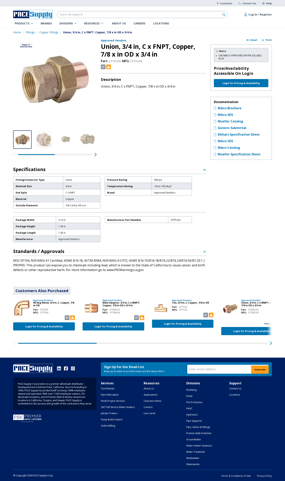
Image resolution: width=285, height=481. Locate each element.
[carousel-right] (96, 154)
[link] (24, 23)
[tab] (42, 291)
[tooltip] (103, 67)
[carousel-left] (14, 154)
